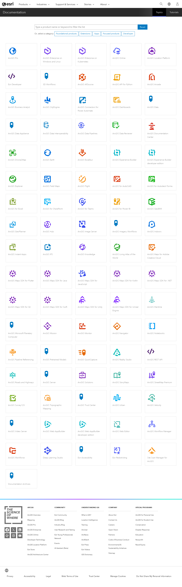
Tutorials (174, 12)
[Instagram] (13, 535)
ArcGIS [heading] (30, 507)
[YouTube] (19, 535)
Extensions (85, 33)
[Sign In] (177, 4)
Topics (159, 12)
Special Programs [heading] (144, 507)
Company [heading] (112, 507)
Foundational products (66, 33)
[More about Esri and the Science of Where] (13, 515)
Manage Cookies (118, 576)
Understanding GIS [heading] (90, 507)
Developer (128, 33)
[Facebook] (7, 529)
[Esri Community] (7, 535)
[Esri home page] (8, 4)
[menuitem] (38, 515)
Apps (96, 33)
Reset (142, 27)
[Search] (161, 4)
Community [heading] (59, 507)
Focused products (111, 33)
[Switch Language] (169, 4)
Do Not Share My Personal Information (153, 576)
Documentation (14, 12)
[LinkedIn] (19, 529)
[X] (13, 529)
